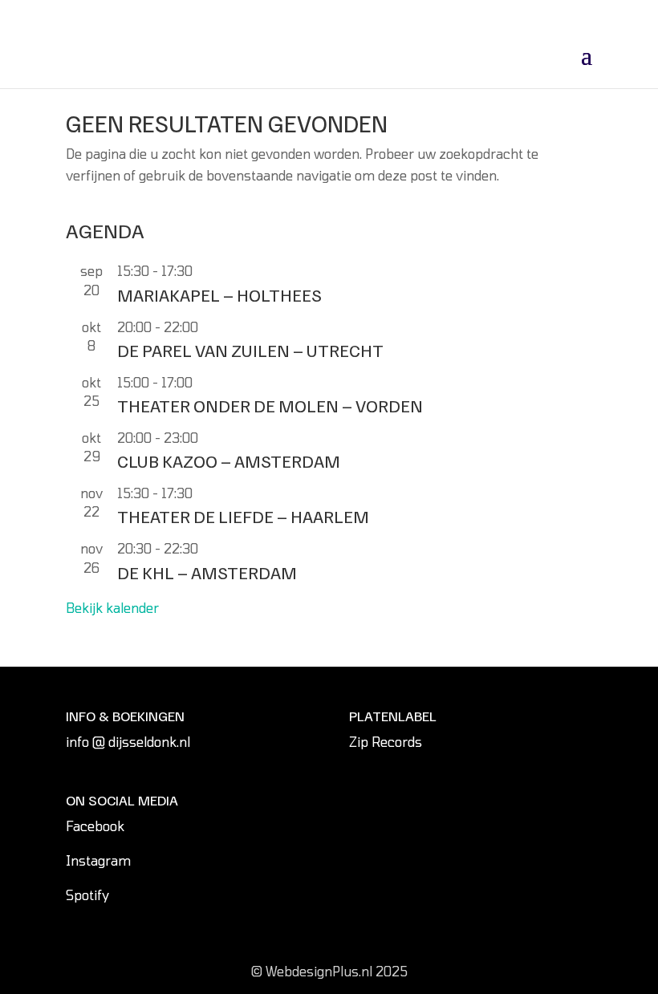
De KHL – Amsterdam (207, 572)
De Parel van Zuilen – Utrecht (250, 350)
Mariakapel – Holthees (219, 294)
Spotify (87, 895)
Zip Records (385, 741)
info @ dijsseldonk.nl (128, 741)
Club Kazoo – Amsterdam (228, 460)
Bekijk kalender (112, 607)
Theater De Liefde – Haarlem (243, 516)
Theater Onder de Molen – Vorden (270, 405)
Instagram (98, 860)
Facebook (95, 826)
